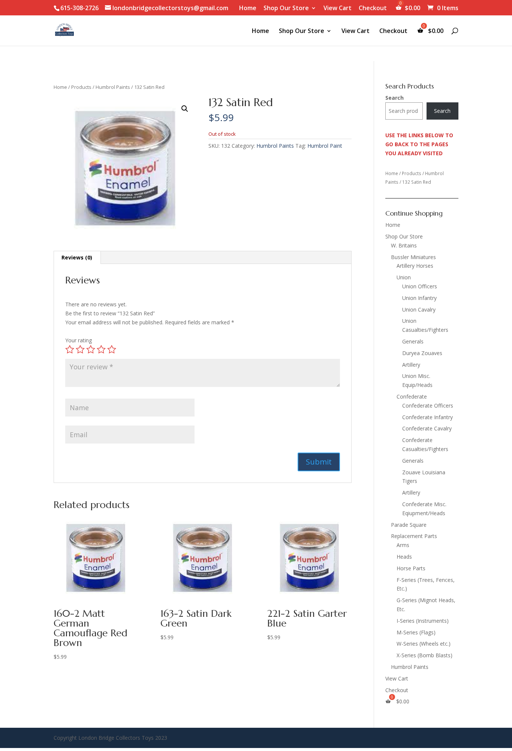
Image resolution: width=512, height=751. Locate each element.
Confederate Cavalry (427, 428)
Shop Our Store (286, 8)
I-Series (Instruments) (423, 620)
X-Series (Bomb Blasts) (424, 655)
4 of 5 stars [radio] (101, 349)
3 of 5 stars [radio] (90, 349)
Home (247, 8)
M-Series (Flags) (416, 632)
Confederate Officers (427, 405)
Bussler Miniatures (413, 257)
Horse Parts (411, 568)
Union (404, 277)
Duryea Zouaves (422, 353)
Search (394, 97)
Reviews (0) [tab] (76, 257)
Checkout (373, 8)
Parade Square (409, 524)
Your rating (78, 340)
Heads (404, 556)
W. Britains (404, 245)
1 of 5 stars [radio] (69, 349)
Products (81, 87)
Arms (403, 545)
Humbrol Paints (113, 87)
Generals (413, 341)
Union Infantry (419, 297)
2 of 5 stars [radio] (80, 349)
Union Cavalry (419, 309)
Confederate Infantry (427, 417)
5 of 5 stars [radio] (111, 349)
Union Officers (419, 286)
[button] (185, 108)
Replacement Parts (414, 536)
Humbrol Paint (324, 145)
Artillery (411, 364)
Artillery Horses (415, 265)
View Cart (337, 8)
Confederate (412, 396)
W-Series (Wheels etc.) (424, 643)
